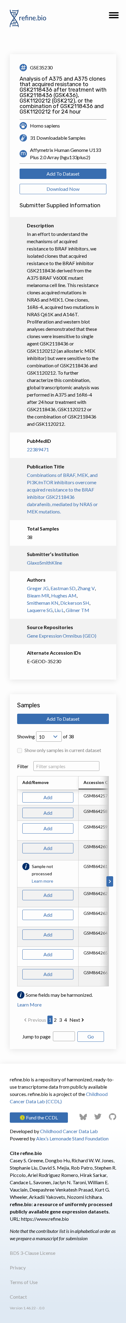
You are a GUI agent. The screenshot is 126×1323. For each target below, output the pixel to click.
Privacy (18, 1267)
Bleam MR (38, 595)
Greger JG (38, 588)
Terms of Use (24, 1282)
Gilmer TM (77, 610)
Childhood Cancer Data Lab (69, 1131)
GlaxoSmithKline (44, 562)
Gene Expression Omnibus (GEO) (61, 636)
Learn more (42, 881)
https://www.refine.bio (45, 1219)
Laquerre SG (40, 610)
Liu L (59, 610)
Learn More (29, 1004)
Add (47, 797)
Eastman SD (63, 588)
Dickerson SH (74, 603)
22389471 (38, 449)
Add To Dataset (63, 174)
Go (90, 1036)
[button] (114, 17)
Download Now (63, 189)
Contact (18, 1297)
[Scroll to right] (109, 881)
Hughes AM (63, 595)
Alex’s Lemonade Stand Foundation (72, 1138)
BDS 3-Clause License (32, 1253)
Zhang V (86, 588)
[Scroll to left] (16, 881)
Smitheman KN (42, 603)
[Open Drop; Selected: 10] (49, 736)
